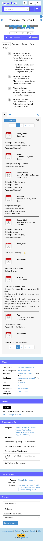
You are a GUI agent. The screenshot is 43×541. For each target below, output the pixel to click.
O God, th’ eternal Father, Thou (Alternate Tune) (20, 457)
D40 (20, 26)
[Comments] (4, 114)
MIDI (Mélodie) (31, 490)
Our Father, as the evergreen (15, 463)
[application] (21, 37)
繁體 (22, 533)
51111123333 (23, 391)
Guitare (6, 48)
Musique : (7, 378)
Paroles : (6, 373)
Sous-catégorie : (9, 370)
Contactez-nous (7, 531)
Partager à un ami (14, 414)
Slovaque (26, 432)
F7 (28, 26)
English (17, 531)
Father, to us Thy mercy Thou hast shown (20, 441)
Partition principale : (12, 481)
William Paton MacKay (26, 373)
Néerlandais (26, 430)
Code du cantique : (7, 392)
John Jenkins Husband (26, 378)
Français (18, 430)
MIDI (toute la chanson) (28, 486)
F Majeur (21, 382)
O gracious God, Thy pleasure (16, 451)
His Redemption (24, 370)
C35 (11, 26)
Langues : (9, 427)
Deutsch (32, 531)
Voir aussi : (8, 437)
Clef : (5, 382)
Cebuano (18, 427)
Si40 (23, 28)
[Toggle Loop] (22, 37)
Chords (24, 44)
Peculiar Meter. (23, 388)
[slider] (35, 37)
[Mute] (30, 37)
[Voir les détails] (41, 17)
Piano (32, 44)
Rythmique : (7, 388)
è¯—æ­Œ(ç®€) (25, 434)
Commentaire (10, 120)
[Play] (7, 37)
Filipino (33, 427)
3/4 (19, 385)
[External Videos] (10, 114)
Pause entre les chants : (12, 514)
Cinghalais (26, 427)
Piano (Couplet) (28, 33)
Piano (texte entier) (16, 33)
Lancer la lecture (10, 523)
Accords (6, 44)
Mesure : (6, 385)
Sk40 (27, 28)
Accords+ (15, 44)
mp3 (33, 487)
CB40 (15, 26)
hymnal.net (24, 538)
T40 (32, 28)
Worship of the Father (26, 367)
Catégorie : (7, 367)
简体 (39, 531)
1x (26, 37)
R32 (15, 28)
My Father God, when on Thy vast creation (20, 446)
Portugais (18, 432)
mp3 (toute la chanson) (26, 485)
